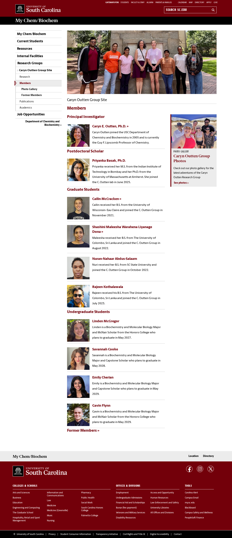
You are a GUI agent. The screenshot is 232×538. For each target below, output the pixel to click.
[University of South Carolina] (40, 471)
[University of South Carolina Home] (38, 9)
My (36, 20)
